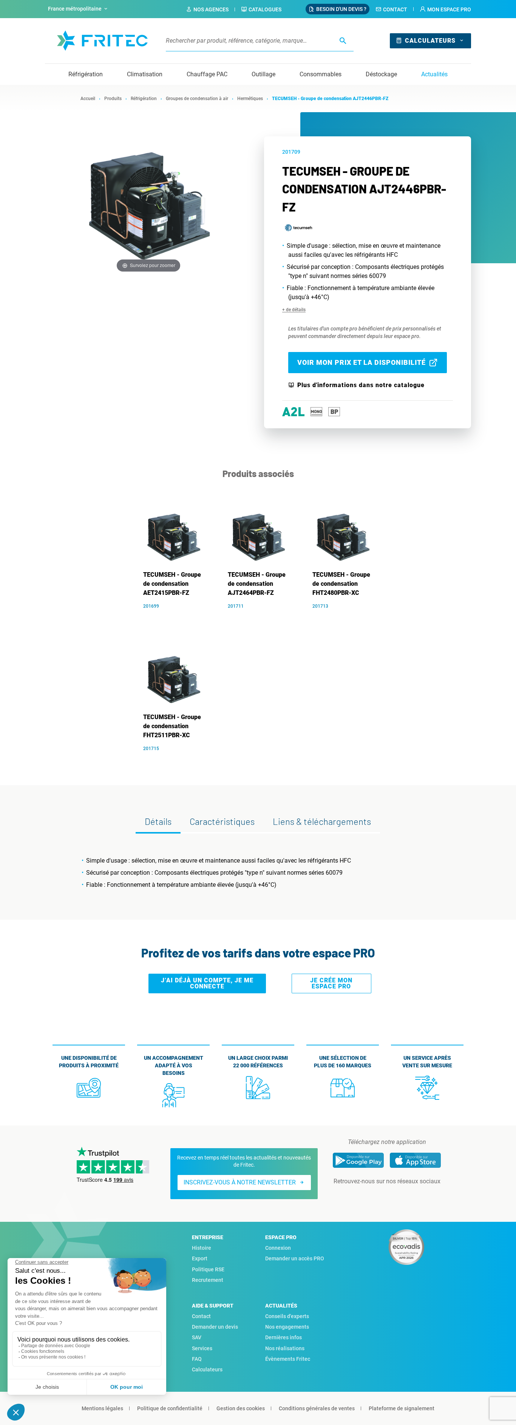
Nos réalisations (284, 1348)
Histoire (201, 1248)
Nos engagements (287, 1327)
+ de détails (294, 309)
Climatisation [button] (144, 74)
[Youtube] (397, 1196)
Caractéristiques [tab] (222, 821)
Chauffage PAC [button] (207, 74)
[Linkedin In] (376, 1196)
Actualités (434, 74)
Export (199, 1258)
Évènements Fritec (287, 1359)
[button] (445, 9)
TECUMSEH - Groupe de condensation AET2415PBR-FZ (172, 583)
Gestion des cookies (240, 1408)
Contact (395, 9)
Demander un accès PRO (294, 1258)
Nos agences (211, 9)
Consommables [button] (320, 74)
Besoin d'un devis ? (341, 9)
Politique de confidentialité (169, 1408)
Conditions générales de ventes (317, 1408)
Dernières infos (283, 1337)
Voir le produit (177, 617)
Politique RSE (208, 1269)
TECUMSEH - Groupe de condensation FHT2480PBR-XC (341, 583)
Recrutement (207, 1280)
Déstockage (381, 74)
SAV (196, 1337)
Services (202, 1348)
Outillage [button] (263, 74)
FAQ (197, 1359)
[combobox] (78, 9)
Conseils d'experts (287, 1316)
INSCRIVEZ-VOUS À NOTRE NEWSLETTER (240, 1182)
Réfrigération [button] (85, 74)
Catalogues (265, 9)
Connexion (278, 1248)
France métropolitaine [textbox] (75, 9)
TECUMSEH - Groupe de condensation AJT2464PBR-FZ (257, 583)
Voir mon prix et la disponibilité (361, 362)
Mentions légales (102, 1408)
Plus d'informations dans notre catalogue (361, 385)
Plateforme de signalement (401, 1408)
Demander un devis (215, 1327)
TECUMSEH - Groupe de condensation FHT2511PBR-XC (172, 726)
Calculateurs (430, 40)
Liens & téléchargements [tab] (322, 821)
